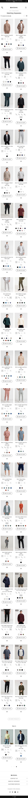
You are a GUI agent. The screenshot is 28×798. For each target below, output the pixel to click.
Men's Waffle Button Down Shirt (21, 588)
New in (14, 726)
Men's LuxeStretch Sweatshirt (7, 35)
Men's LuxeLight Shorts (7, 479)
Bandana (14, 7)
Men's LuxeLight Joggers (7, 404)
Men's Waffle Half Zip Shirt (7, 661)
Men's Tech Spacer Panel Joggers (7, 220)
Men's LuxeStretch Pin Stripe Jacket (21, 110)
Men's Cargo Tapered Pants (7, 696)
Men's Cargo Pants (21, 146)
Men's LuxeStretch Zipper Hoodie (21, 36)
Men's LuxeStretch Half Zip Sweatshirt (21, 73)
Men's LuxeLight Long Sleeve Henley (7, 443)
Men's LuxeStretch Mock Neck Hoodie (7, 589)
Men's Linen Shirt (21, 745)
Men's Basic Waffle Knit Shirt (21, 696)
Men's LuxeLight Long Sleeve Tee (21, 368)
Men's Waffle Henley (21, 329)
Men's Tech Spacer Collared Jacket (7, 183)
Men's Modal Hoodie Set (7, 552)
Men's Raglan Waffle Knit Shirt (21, 661)
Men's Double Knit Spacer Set (7, 257)
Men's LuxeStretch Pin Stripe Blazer (7, 147)
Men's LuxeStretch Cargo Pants (7, 109)
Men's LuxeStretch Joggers (7, 72)
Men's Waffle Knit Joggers (21, 293)
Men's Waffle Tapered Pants (7, 625)
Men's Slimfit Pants (7, 293)
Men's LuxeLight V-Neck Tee (21, 442)
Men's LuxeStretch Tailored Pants (21, 553)
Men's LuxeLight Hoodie (7, 516)
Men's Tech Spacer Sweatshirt (21, 182)
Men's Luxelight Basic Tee (7, 367)
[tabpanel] (7, 747)
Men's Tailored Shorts (21, 479)
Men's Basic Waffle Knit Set (21, 516)
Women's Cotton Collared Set (7, 745)
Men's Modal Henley (7, 329)
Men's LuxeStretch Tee (21, 219)
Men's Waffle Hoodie (21, 625)
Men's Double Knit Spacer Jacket (21, 258)
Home (10, 10)
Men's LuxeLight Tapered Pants (21, 404)
